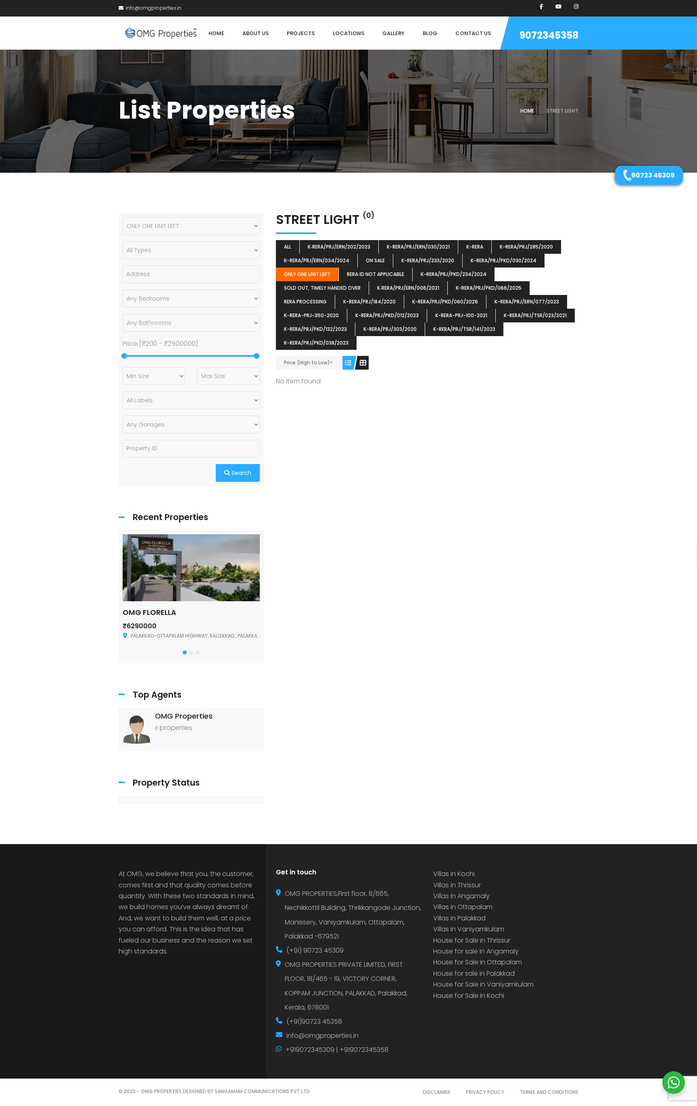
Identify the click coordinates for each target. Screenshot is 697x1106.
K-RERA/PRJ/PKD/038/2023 (316, 342)
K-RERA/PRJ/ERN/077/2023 (527, 301)
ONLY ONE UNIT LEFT (307, 274)
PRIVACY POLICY (485, 1092)
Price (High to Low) (307, 362)
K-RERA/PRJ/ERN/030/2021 (418, 246)
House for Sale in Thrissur (471, 940)
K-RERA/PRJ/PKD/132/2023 (315, 329)
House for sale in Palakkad (474, 973)
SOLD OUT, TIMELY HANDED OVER (322, 287)
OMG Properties (184, 716)
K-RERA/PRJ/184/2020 (369, 301)
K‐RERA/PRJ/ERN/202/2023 (339, 246)
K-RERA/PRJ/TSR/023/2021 (535, 315)
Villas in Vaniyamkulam (468, 929)
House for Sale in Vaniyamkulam (483, 984)
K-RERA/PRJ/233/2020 (427, 260)
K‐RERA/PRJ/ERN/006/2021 (408, 287)
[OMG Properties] (137, 729)
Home (527, 110)
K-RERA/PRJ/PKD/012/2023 (387, 315)
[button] (185, 652)
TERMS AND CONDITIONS (549, 1092)
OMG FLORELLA (149, 612)
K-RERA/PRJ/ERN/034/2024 (316, 260)
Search (240, 473)
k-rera (474, 246)
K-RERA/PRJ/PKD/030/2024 (503, 260)
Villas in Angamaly (461, 896)
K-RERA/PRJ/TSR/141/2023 (464, 329)
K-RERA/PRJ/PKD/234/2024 (453, 274)
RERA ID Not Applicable (375, 274)
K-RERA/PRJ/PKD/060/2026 (445, 301)
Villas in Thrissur (457, 885)
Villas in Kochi (454, 873)
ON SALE (375, 260)
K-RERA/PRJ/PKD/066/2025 (489, 287)
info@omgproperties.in (153, 7)
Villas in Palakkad (459, 918)
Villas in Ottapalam (462, 907)
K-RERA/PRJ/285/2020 (526, 246)
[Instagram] (576, 6)
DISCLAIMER (436, 1092)
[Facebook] (541, 6)
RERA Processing (305, 301)
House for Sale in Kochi (468, 995)
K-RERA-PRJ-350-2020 (311, 315)
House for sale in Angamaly (476, 951)
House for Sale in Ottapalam (477, 962)
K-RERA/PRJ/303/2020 (390, 329)
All (287, 246)
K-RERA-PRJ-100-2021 (461, 315)
